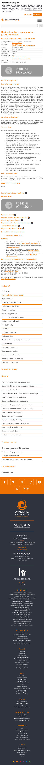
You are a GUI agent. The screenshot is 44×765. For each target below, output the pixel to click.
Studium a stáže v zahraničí (22, 683)
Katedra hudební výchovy (11, 390)
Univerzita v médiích (22, 752)
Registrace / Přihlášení (22, 703)
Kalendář (22, 756)
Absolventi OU (7, 344)
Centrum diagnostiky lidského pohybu (15, 448)
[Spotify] (39, 482)
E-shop (22, 732)
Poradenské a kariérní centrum (13, 317)
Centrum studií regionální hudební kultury (22, 625)
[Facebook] (5, 482)
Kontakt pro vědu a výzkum (22, 720)
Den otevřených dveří (22, 664)
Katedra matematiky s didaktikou (14, 397)
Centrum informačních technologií (22, 640)
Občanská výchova (17, 43)
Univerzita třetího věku (9, 351)
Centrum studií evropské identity (22, 623)
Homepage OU (22, 584)
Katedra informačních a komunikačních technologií (20, 393)
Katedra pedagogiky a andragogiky (15, 401)
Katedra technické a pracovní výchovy (15, 423)
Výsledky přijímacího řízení (11, 302)
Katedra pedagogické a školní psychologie (17, 405)
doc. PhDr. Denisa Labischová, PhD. (21, 59)
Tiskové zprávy (22, 748)
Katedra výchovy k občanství (14, 235)
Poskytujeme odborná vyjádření (22, 750)
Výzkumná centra (9, 442)
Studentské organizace (22, 692)
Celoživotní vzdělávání (9, 347)
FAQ (22, 705)
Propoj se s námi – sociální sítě (12, 359)
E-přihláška (6, 291)
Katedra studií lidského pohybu (13, 420)
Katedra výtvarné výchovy (11, 431)
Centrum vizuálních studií (10, 455)
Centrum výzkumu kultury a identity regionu (17, 459)
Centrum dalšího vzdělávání (11, 435)
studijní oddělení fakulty (8, 279)
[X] (22, 482)
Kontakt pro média (22, 747)
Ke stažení (22, 754)
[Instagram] (13, 482)
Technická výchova (17, 44)
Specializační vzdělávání (10, 355)
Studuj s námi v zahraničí (10, 321)
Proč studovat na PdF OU (10, 306)
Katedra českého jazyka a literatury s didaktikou (19, 386)
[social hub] (26, 489)
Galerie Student (7, 473)
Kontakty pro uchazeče (10, 362)
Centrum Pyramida (33, 250)
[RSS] (17, 489)
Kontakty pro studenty (22, 693)
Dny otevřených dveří (9, 314)
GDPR (22, 728)
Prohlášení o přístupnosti (22, 730)
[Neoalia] (22, 525)
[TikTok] (31, 482)
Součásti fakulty (7, 325)
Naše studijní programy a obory (13, 295)
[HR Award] (22, 573)
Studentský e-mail (22, 677)
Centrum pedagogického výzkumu (14, 452)
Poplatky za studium (9, 332)
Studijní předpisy (22, 690)
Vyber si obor (22, 653)
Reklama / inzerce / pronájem (22, 739)
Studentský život (7, 336)
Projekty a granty (22, 716)
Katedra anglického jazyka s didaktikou (16, 382)
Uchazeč (6, 286)
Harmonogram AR (22, 681)
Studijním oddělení (13, 247)
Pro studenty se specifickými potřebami (16, 340)
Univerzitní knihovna (22, 633)
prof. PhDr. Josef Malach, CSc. (19, 57)
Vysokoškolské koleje (22, 638)
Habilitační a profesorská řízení (22, 718)
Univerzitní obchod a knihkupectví (22, 634)
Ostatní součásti (8, 466)
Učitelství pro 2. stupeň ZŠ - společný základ (23, 45)
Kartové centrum (22, 642)
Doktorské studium (8, 310)
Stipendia (5, 329)
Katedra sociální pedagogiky (12, 412)
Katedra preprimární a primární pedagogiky (17, 408)
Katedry (5, 376)
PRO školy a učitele (22, 733)
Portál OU (22, 675)
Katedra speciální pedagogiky (12, 416)
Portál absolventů (22, 701)
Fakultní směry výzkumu (22, 715)
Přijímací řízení (7, 299)
